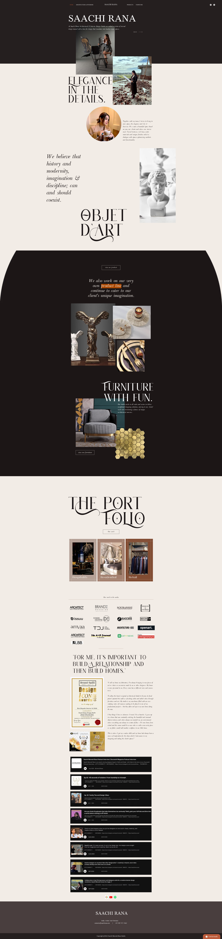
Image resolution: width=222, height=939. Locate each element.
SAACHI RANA (111, 5)
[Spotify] (115, 897)
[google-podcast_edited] (106, 897)
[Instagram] (211, 5)
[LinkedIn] (214, 5)
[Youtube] (111, 897)
